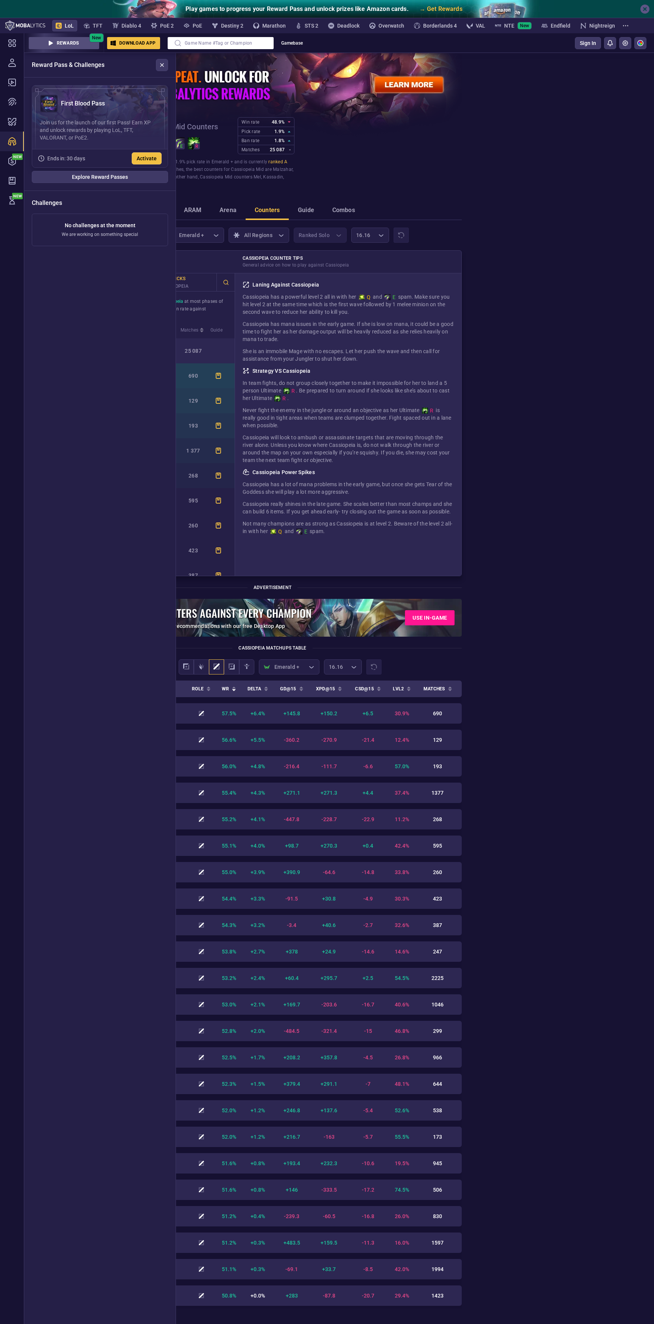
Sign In (588, 43)
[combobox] (221, 43)
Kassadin (273, 177)
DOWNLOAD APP (137, 43)
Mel (257, 177)
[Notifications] (610, 43)
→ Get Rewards (440, 8)
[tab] (193, 211)
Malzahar (283, 169)
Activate (147, 158)
